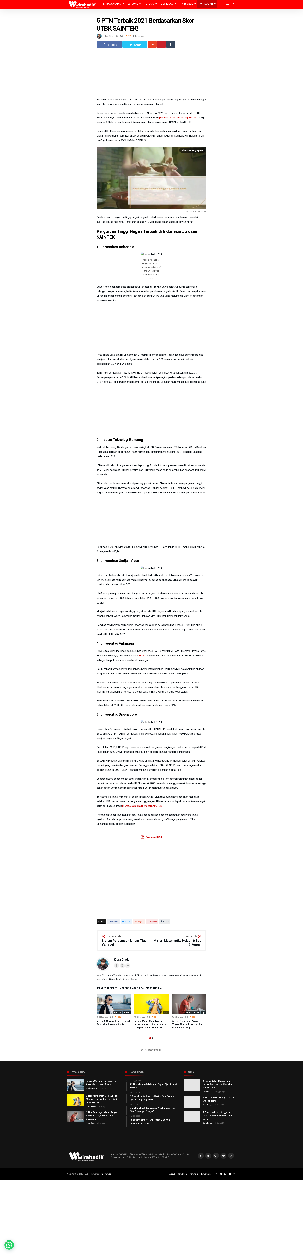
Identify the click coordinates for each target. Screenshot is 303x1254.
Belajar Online (192, 1012)
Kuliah (127, 1012)
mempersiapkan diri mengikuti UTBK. (142, 805)
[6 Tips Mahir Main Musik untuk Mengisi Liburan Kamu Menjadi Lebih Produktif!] (151, 1004)
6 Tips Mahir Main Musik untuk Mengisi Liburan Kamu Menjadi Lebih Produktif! (150, 1024)
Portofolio (194, 1174)
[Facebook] (201, 1156)
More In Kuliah (154, 988)
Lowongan (206, 1174)
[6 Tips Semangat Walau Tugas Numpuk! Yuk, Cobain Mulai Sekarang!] (189, 1004)
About (172, 1174)
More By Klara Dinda (132, 988)
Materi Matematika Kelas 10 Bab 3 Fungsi (177, 940)
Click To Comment (151, 1050)
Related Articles (107, 988)
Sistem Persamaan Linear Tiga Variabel (124, 940)
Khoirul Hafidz (92, 1088)
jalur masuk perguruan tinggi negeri (178, 117)
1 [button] (150, 1038)
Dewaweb (106, 1174)
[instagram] (231, 1156)
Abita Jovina (91, 1106)
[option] (114, 1010)
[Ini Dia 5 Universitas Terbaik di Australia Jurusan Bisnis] (114, 1004)
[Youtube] (223, 1156)
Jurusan (117, 1012)
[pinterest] (161, 44)
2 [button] (152, 1038)
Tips (165, 1012)
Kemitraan (182, 1174)
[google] (152, 44)
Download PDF (153, 837)
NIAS (142, 655)
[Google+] (216, 1156)
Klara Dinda (109, 36)
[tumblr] (170, 44)
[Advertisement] (151, 74)
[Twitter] (208, 1156)
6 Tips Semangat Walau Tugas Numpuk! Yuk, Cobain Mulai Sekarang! (188, 1024)
